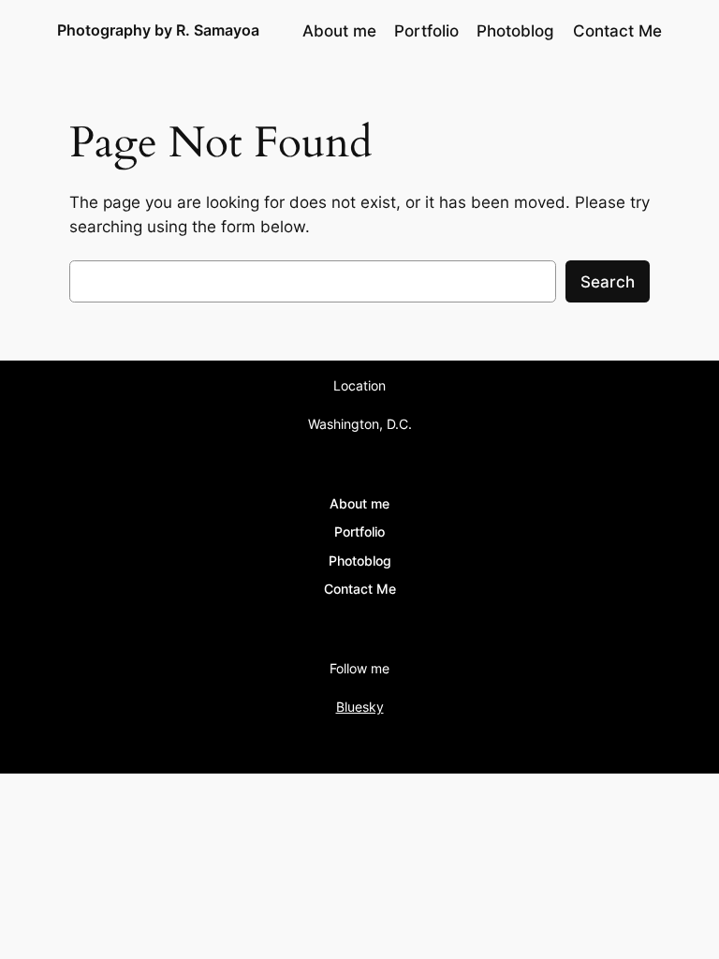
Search (607, 282)
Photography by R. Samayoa (158, 30)
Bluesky (360, 707)
